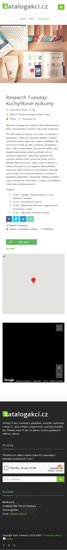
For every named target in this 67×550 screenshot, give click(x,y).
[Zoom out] (59, 374)
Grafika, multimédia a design (23, 229)
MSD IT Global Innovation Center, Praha (30, 114)
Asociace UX (29, 118)
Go (60, 479)
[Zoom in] (59, 367)
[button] (33, 280)
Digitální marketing (18, 225)
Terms (45, 381)
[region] (33, 352)
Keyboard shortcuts (23, 381)
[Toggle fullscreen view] (59, 327)
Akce (31, 18)
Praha (13, 118)
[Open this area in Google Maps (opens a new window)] (9, 380)
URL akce (23, 242)
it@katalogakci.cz (18, 513)
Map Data (37, 381)
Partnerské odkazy (52, 535)
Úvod (22, 18)
